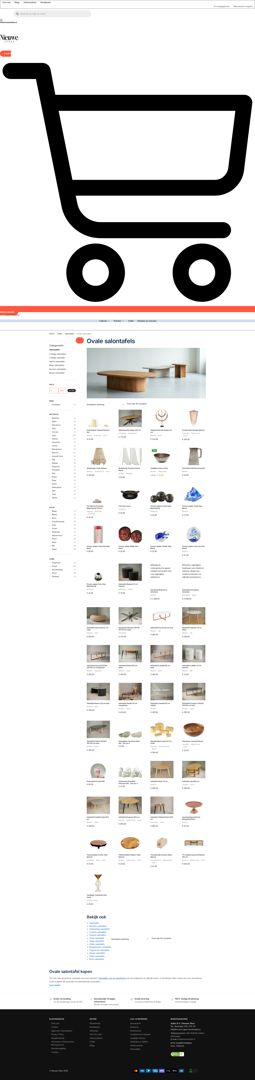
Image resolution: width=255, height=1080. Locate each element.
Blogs (92, 745)
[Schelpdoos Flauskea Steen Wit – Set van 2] (130, 429)
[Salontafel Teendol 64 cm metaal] (162, 391)
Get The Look (96, 734)
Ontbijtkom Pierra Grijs (159, 168)
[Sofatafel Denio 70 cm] (162, 469)
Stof (53, 190)
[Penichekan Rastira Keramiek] (193, 156)
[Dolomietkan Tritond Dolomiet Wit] (98, 118)
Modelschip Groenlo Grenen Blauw (129, 169)
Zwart (54, 249)
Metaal (55, 163)
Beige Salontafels (56, 65)
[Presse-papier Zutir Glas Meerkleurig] (98, 272)
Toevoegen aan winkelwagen (98, 145)
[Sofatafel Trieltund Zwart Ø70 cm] (162, 505)
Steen (54, 183)
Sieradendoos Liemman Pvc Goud (161, 442)
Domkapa (56, 104)
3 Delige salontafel (57, 57)
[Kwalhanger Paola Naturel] (98, 156)
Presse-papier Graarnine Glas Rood (98, 247)
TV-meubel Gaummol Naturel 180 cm (193, 556)
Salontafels (69, 33)
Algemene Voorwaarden (61, 730)
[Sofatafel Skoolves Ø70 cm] (130, 505)
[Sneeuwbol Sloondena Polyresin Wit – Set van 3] (130, 469)
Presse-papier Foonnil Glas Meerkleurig (160, 207)
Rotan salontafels (97, 656)
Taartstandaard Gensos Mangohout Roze (191, 518)
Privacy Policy (57, 734)
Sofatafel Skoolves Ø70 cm (129, 517)
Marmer (55, 152)
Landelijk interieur (137, 738)
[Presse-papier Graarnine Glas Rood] (98, 234)
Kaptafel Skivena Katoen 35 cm (161, 131)
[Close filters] (80, 40)
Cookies (54, 752)
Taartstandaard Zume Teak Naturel (97, 556)
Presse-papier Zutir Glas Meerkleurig (96, 285)
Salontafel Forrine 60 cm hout (161, 327)
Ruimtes (117, 19)
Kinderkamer (135, 730)
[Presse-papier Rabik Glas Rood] (130, 234)
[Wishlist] (106, 113)
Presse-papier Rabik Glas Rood (128, 247)
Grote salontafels (96, 638)
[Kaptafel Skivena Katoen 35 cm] (162, 118)
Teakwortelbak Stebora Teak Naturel (130, 556)
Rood (54, 238)
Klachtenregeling (58, 748)
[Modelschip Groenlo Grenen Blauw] (130, 156)
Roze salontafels (96, 659)
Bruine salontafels (56, 73)
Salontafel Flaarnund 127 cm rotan (97, 328)
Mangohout (57, 149)
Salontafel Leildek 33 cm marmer (191, 366)
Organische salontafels (99, 650)
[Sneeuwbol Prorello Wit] (98, 469)
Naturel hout (57, 235)
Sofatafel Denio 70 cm (159, 481)
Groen (54, 228)
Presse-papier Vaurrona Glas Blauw (193, 247)
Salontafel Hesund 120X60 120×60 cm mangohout (97, 366)
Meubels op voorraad (146, 19)
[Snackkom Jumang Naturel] (193, 429)
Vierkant (55, 276)
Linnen (55, 145)
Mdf (53, 159)
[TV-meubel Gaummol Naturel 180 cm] (193, 543)
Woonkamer (135, 723)
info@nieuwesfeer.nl (186, 739)
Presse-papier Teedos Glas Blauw (160, 247)
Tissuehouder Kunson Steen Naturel (161, 556)
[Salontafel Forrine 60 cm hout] (162, 315)
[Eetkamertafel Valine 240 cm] (130, 118)
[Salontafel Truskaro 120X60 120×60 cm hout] (193, 391)
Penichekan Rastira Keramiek (193, 168)
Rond (54, 273)
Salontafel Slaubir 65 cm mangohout (128, 404)
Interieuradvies (96, 738)
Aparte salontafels (57, 61)
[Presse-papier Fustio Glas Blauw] (193, 194)
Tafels (59, 33)
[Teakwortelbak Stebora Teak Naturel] (130, 543)
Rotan (54, 177)
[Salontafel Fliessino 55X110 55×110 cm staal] (130, 315)
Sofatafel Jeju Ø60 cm (190, 481)
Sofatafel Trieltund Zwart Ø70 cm (161, 518)
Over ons (55, 723)
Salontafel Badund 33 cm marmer (128, 285)
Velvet (54, 197)
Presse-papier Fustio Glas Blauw (192, 207)
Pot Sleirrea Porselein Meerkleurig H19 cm (95, 207)
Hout (54, 135)
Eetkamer (134, 727)
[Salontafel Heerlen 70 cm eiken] (193, 315)
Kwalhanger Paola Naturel (97, 168)
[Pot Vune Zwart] (130, 194)
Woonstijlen (135, 749)
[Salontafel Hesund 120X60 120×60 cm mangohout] (98, 353)
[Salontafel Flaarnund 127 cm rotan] (98, 315)
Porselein (56, 170)
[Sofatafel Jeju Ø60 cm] (193, 469)
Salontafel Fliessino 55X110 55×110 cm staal (129, 328)
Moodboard (95, 727)
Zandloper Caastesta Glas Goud (97, 596)
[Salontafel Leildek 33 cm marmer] (193, 353)
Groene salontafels (97, 635)
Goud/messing (58, 221)
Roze (54, 242)
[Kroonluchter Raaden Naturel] (193, 118)
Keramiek (56, 142)
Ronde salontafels (97, 653)
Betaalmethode (57, 738)
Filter (71, 90)
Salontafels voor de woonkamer (112, 678)
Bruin (54, 218)
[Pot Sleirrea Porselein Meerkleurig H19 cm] (98, 194)
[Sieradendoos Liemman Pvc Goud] (162, 429)
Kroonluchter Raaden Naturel (193, 130)
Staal (54, 180)
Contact (54, 727)
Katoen (55, 138)
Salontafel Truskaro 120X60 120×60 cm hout (193, 404)
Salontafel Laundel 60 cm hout (160, 366)
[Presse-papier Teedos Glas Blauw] (162, 234)
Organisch (56, 262)
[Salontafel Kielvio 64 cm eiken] (130, 353)
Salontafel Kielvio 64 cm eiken (128, 366)
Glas (54, 128)
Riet (53, 173)
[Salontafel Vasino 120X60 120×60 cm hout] (98, 429)
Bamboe (55, 118)
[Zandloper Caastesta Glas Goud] (98, 583)
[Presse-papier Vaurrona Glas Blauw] (193, 234)
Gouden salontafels (97, 632)
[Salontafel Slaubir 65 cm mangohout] (130, 391)
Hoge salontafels (96, 641)
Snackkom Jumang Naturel (192, 441)
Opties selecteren (162, 304)
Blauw (54, 214)
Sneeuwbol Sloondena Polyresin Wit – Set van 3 (128, 482)
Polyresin (56, 166)
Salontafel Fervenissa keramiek (190, 291)
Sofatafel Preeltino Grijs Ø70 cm (98, 518)
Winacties (94, 730)
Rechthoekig (57, 269)
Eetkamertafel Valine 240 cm (130, 130)
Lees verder (54, 685)
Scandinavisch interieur (140, 734)
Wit (53, 245)
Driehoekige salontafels (99, 629)
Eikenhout (56, 125)
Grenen (55, 132)
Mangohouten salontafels (100, 647)
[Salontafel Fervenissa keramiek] (193, 274)
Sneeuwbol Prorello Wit (96, 481)
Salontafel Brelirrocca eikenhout (158, 291)
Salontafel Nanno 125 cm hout (98, 403)
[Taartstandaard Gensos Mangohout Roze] (193, 505)
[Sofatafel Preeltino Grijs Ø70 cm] (98, 505)
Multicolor (56, 232)
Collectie (103, 19)
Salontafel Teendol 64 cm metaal (160, 404)
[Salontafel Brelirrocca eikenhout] (162, 274)
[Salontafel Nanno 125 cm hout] (98, 391)
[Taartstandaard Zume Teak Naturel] (98, 543)
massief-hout (57, 156)
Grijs (54, 225)
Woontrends (95, 723)
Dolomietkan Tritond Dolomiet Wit (98, 131)
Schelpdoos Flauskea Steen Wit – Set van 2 (129, 442)
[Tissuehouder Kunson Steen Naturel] (162, 543)
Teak (54, 194)
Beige (54, 211)
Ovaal (54, 266)
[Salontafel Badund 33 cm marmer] (130, 272)
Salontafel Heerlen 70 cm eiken (192, 328)
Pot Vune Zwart (125, 206)
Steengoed (56, 187)
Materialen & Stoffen (139, 741)
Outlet (130, 19)
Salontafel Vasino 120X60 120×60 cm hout (97, 442)
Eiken (54, 121)
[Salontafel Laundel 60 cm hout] (162, 353)
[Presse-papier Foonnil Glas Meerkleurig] (162, 194)
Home (51, 33)
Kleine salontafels (97, 644)
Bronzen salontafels (98, 626)
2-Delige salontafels (57, 54)
